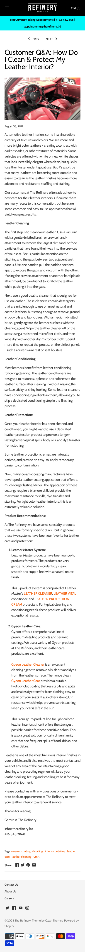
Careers (9, 898)
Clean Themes (54, 920)
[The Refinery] (42, 8)
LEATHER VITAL (64, 593)
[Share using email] (34, 865)
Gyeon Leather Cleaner (27, 664)
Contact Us (11, 884)
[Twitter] (7, 908)
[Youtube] (20, 908)
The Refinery (23, 920)
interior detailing (55, 851)
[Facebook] (14, 908)
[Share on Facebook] (17, 865)
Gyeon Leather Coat (25, 681)
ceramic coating (20, 851)
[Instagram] (27, 908)
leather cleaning (21, 856)
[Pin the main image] (28, 865)
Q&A (36, 856)
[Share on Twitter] (22, 865)
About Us (10, 891)
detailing (37, 851)
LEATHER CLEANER (38, 593)
